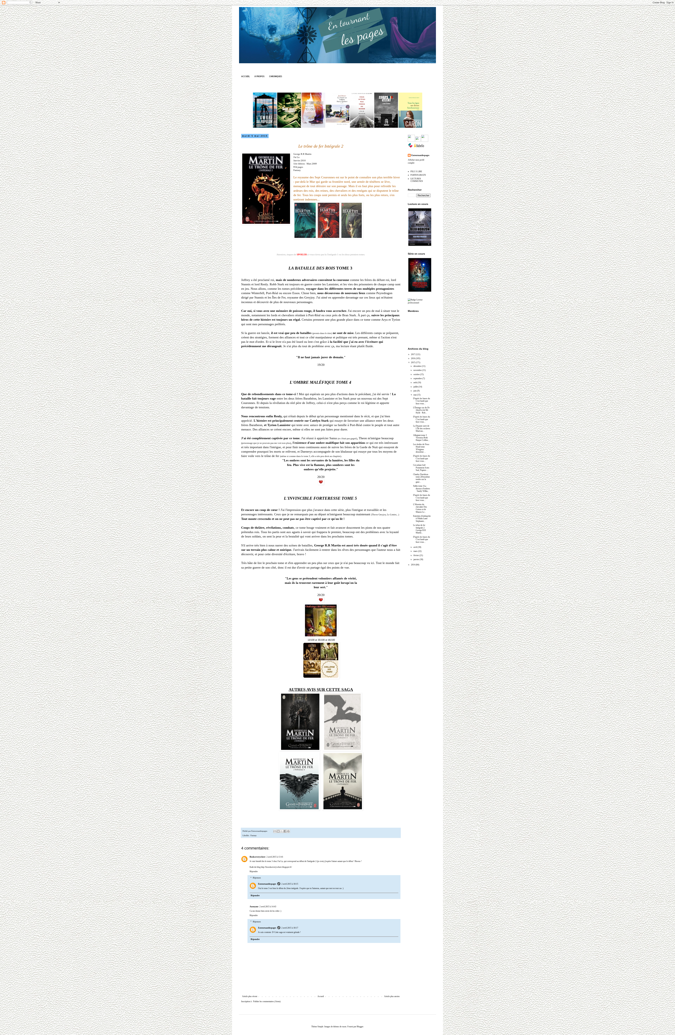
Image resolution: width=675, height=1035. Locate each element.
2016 (413, 358)
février (416, 555)
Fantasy (253, 835)
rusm (344, 1026)
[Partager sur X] (281, 831)
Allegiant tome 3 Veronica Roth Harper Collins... (421, 438)
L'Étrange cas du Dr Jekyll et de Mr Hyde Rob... (421, 410)
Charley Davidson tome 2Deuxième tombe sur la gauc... (421, 478)
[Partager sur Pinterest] (288, 831)
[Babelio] (419, 147)
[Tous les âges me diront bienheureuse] (410, 127)
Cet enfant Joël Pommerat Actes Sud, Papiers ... (421, 467)
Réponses (257, 878)
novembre (417, 370)
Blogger (360, 1026)
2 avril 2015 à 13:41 (274, 857)
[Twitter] (418, 141)
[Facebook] (411, 141)
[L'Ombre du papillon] (265, 127)
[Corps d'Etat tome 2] (386, 127)
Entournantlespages (267, 884)
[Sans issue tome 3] (289, 127)
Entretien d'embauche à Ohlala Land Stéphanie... (422, 518)
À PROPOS (259, 76)
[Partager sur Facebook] (285, 831)
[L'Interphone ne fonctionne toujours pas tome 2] (313, 127)
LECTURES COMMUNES (416, 179)
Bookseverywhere (257, 857)
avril (415, 547)
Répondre (254, 871)
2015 (413, 362)
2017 (413, 354)
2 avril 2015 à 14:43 (267, 906)
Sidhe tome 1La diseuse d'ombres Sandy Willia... (421, 488)
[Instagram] (424, 141)
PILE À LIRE (416, 171)
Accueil (320, 996)
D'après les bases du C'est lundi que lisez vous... (421, 401)
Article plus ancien (392, 996)
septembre (417, 378)
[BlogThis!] (278, 831)
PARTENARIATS (418, 175)
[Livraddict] (410, 147)
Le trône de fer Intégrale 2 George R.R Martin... (419, 529)
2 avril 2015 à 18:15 (289, 884)
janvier (416, 559)
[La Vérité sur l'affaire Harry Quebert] (337, 127)
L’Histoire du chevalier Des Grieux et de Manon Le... (420, 508)
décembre (417, 366)
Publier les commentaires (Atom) (267, 1001)
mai (415, 395)
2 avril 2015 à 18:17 (289, 928)
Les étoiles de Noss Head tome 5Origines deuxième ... (421, 448)
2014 (413, 564)
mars (415, 551)
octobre (416, 374)
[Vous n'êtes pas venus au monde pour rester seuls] (362, 127)
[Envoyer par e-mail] (275, 831)
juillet (416, 386)
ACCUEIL (245, 76)
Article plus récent (249, 996)
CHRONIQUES (275, 76)
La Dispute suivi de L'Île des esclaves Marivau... (421, 428)
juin (415, 391)
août (415, 382)
